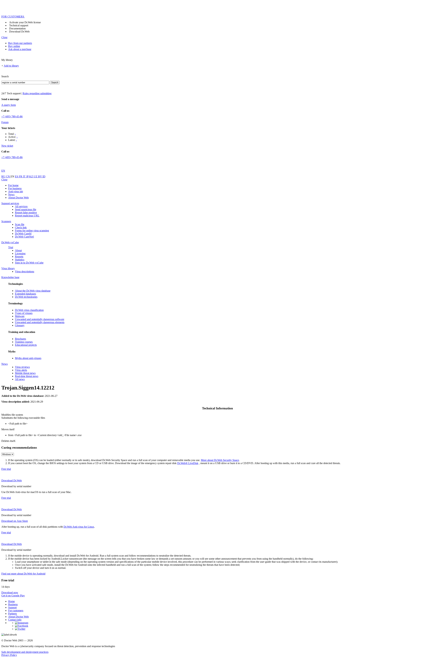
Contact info (14, 619)
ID (43, 176)
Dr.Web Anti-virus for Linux (79, 526)
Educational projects (26, 344)
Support (12, 607)
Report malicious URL (27, 215)
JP (27, 176)
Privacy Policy (9, 655)
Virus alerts (21, 370)
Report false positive (26, 212)
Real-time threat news (26, 376)
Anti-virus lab (15, 191)
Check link (21, 227)
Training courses (24, 341)
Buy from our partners (20, 43)
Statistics (19, 259)
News (11, 194)
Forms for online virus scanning (32, 230)
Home (11, 601)
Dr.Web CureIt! (23, 233)
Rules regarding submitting (37, 93)
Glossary (19, 325)
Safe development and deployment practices (24, 652)
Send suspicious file (25, 209)
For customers (15, 610)
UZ (36, 176)
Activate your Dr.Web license (25, 22)
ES (17, 176)
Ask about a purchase (19, 49)
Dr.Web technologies (26, 296)
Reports (19, 256)
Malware (19, 316)
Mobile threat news (25, 373)
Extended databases (25, 293)
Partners (12, 613)
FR (21, 176)
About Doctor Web (18, 197)
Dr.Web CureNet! (24, 236)
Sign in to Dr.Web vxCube (29, 262)
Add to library (11, 65)
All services (21, 206)
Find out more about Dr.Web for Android (23, 573)
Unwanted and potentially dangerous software (39, 319)
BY (40, 176)
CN (8, 176)
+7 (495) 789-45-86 (12, 116)
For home (13, 185)
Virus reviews (22, 367)
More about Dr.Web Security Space (220, 460)
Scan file (19, 224)
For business (15, 188)
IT (24, 176)
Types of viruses (23, 313)
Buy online (14, 46)
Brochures (20, 338)
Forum (4, 122)
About (18, 250)
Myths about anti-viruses (28, 358)
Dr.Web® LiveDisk (187, 463)
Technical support (18, 25)
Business (13, 604)
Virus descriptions (24, 271)
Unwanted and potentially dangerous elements (39, 322)
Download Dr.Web (19, 31)
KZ (31, 176)
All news (20, 379)
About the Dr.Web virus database (32, 290)
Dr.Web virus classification (29, 310)
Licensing (20, 253)
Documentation (17, 28)
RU (3, 176)
